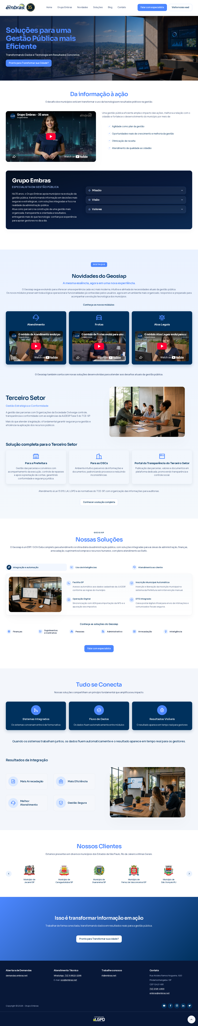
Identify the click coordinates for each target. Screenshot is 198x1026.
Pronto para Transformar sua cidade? (99, 938)
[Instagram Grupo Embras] (176, 1005)
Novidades (82, 7)
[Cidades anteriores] (9, 874)
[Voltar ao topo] (191, 1019)
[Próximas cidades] (189, 874)
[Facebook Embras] (170, 1005)
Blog (110, 7)
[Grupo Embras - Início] (20, 7)
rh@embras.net (109, 975)
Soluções (98, 7)
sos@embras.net (69, 980)
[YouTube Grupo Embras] (164, 1005)
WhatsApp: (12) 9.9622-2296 (67, 975)
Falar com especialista (152, 7)
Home (49, 7)
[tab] (36, 567)
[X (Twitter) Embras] (189, 1005)
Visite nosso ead (180, 7)
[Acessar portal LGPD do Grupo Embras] (99, 1019)
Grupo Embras (64, 7)
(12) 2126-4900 (157, 988)
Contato (122, 7)
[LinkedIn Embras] (183, 1005)
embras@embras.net (160, 993)
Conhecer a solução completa (99, 502)
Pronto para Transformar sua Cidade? (29, 62)
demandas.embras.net (17, 975)
